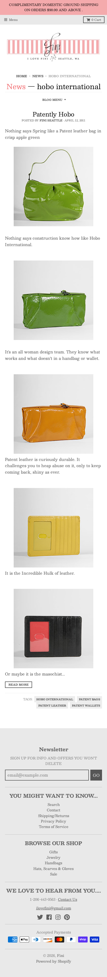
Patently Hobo (53, 114)
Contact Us (67, 899)
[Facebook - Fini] (49, 917)
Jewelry (53, 857)
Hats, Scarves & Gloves (53, 868)
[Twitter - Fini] (40, 917)
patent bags (89, 699)
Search (54, 804)
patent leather (52, 705)
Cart (96, 19)
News (37, 76)
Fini (60, 955)
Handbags (53, 863)
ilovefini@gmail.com (53, 908)
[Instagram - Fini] (58, 917)
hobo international (54, 699)
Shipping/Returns (53, 816)
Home (21, 76)
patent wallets (86, 705)
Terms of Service (53, 826)
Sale (53, 874)
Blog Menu (52, 99)
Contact (53, 810)
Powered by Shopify (53, 961)
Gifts (53, 852)
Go (96, 775)
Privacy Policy (53, 821)
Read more (18, 684)
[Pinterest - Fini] (67, 917)
